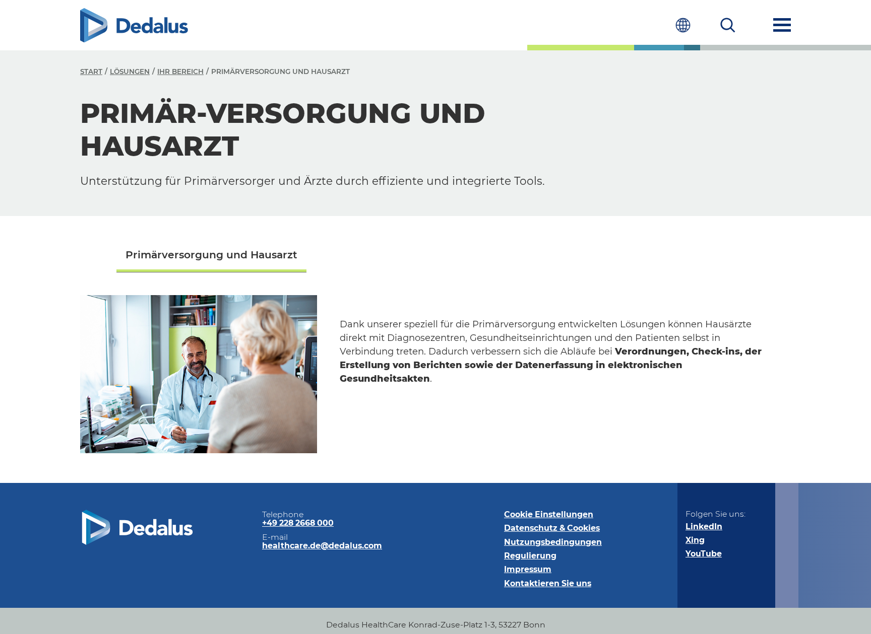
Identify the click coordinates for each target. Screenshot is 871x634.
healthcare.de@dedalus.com (322, 545)
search (728, 25)
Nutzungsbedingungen (553, 542)
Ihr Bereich (180, 71)
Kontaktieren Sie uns (547, 583)
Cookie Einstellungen (548, 514)
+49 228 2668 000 (298, 523)
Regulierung (530, 555)
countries (683, 25)
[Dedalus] (134, 25)
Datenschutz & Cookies (552, 528)
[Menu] (782, 25)
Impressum (527, 569)
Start (91, 71)
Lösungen (130, 71)
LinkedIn (704, 526)
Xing (695, 540)
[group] (211, 256)
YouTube (704, 553)
